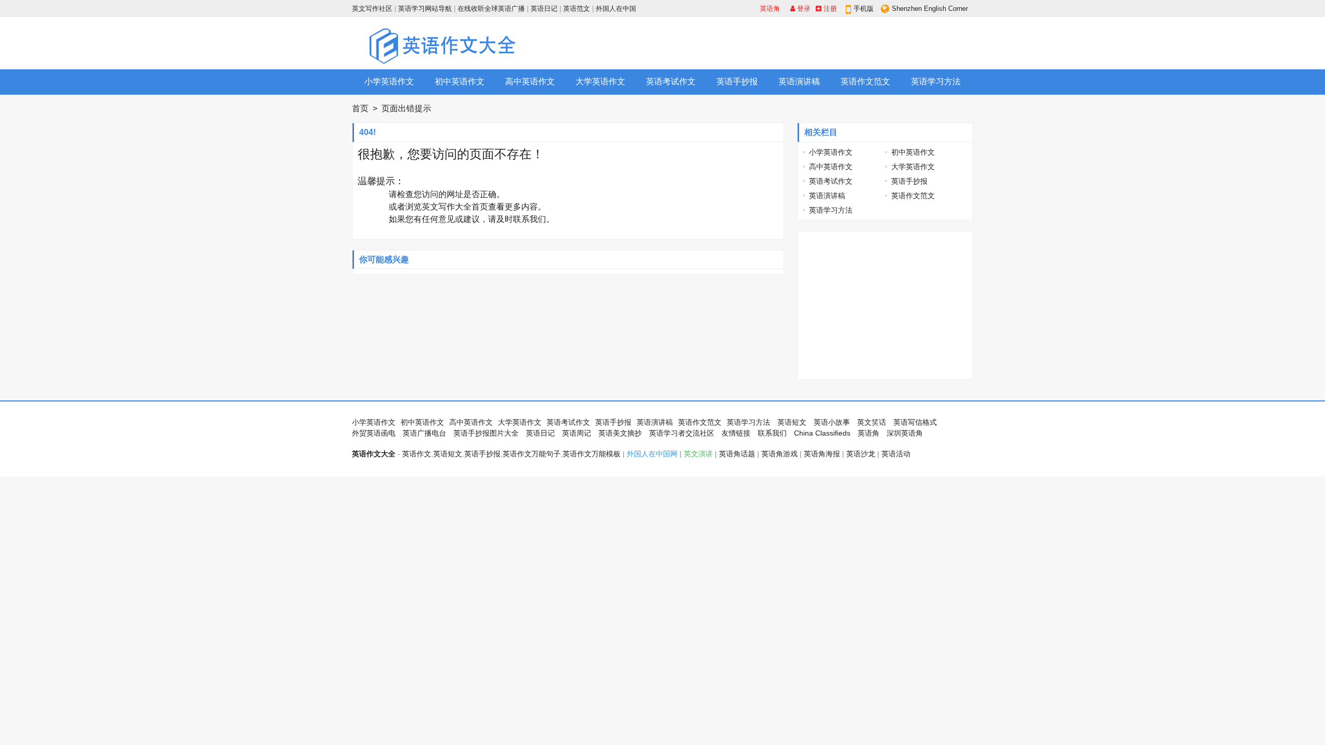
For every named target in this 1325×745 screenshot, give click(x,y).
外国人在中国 (616, 8)
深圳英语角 (905, 433)
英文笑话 (871, 422)
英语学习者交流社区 (681, 433)
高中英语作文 (530, 81)
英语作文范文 (865, 81)
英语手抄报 (737, 81)
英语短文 (791, 422)
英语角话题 (737, 454)
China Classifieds (822, 433)
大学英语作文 (600, 81)
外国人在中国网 (652, 454)
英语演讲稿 (799, 81)
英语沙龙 (860, 454)
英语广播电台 (424, 433)
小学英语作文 (389, 81)
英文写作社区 (372, 8)
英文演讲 (698, 454)
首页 (360, 108)
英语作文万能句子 (532, 454)
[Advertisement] (784, 43)
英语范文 (576, 8)
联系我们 (529, 219)
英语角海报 (822, 454)
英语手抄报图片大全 (486, 433)
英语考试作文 (671, 81)
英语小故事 (832, 422)
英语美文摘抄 (620, 433)
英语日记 (544, 8)
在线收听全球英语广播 (491, 8)
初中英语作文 (459, 81)
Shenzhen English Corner (930, 8)
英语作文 (416, 454)
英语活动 (895, 454)
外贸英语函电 (373, 433)
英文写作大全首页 (455, 206)
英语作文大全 (373, 454)
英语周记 (576, 433)
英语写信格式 (915, 422)
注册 (829, 8)
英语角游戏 (779, 454)
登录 (803, 8)
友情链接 (736, 433)
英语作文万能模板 (592, 454)
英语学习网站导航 (425, 8)
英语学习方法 (936, 81)
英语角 (770, 8)
